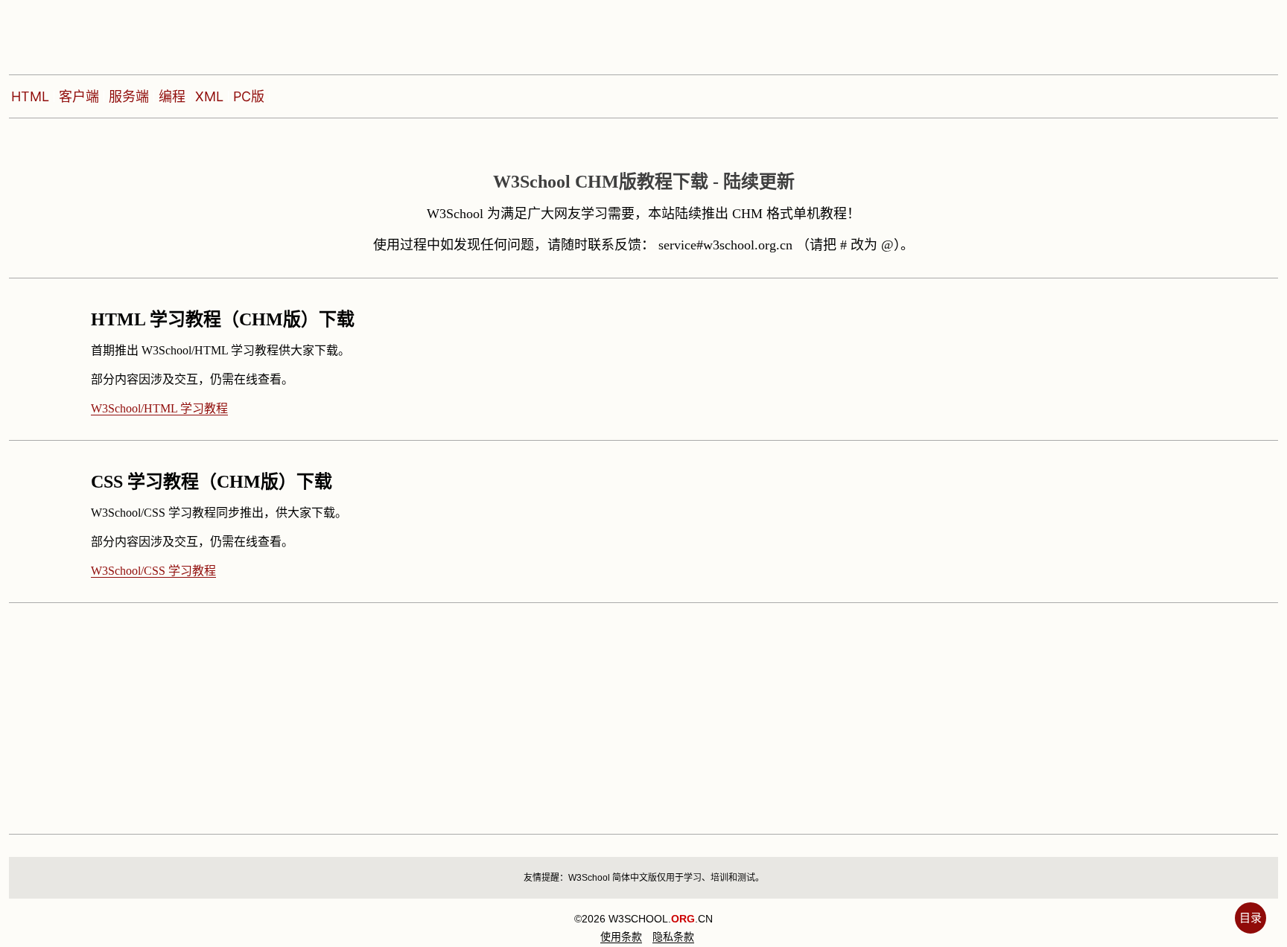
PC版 (248, 96)
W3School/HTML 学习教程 (159, 408)
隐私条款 (673, 937)
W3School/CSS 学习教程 (153, 570)
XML (209, 96)
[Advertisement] (456, 707)
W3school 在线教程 (110, 33)
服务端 (129, 96)
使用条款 (621, 937)
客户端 (79, 96)
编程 (172, 96)
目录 (1250, 918)
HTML (30, 96)
